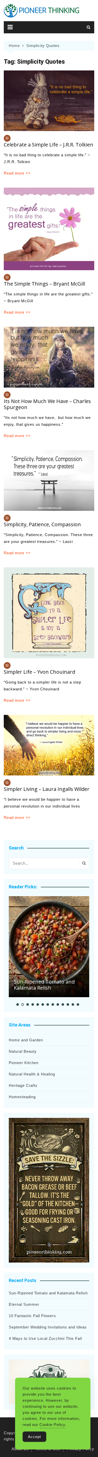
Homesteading (22, 1097)
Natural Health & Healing (32, 1074)
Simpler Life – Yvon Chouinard (39, 671)
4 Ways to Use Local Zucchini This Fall (45, 1338)
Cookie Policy (52, 1424)
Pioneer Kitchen (23, 1063)
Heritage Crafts (23, 1085)
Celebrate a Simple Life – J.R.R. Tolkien (48, 144)
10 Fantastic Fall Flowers (32, 1316)
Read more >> (17, 173)
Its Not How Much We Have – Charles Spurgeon (47, 404)
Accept (34, 1437)
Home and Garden (26, 1040)
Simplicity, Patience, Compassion (42, 524)
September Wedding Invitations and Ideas (48, 1327)
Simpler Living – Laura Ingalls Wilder (46, 789)
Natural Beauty (23, 1051)
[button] (17, 1004)
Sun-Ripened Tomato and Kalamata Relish (44, 984)
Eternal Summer (24, 1304)
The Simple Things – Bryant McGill (44, 283)
